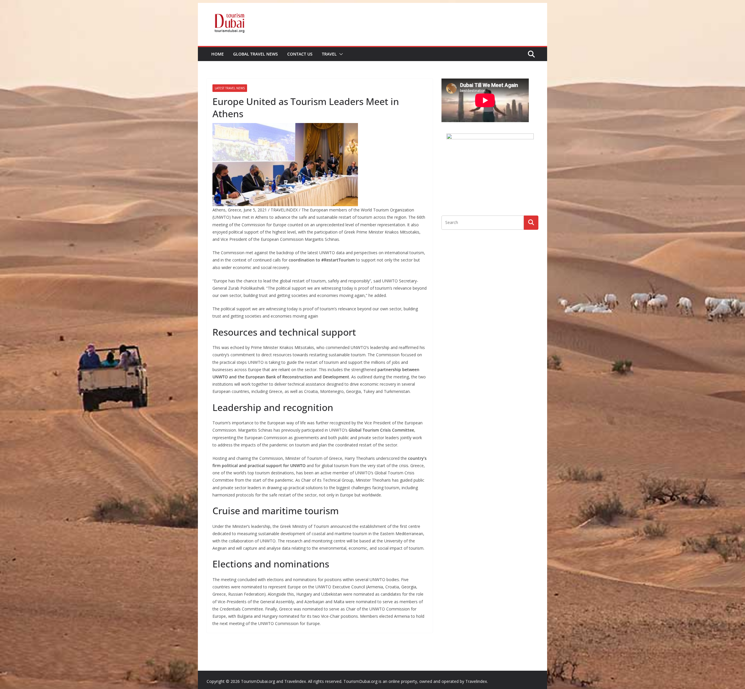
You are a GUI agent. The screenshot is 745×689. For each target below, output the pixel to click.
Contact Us (300, 54)
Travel (329, 54)
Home (217, 54)
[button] (340, 54)
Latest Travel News (230, 88)
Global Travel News (255, 54)
